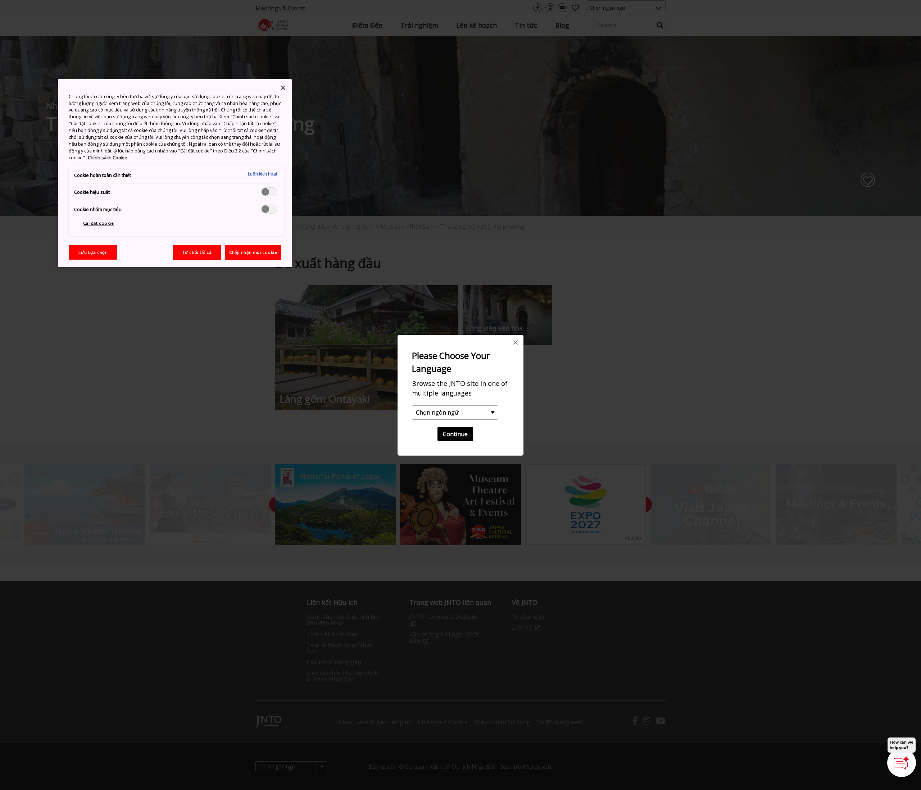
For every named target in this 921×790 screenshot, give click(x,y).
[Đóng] (283, 88)
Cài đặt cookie (98, 223)
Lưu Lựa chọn (93, 252)
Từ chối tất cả (197, 252)
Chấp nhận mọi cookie (253, 252)
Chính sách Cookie (107, 158)
